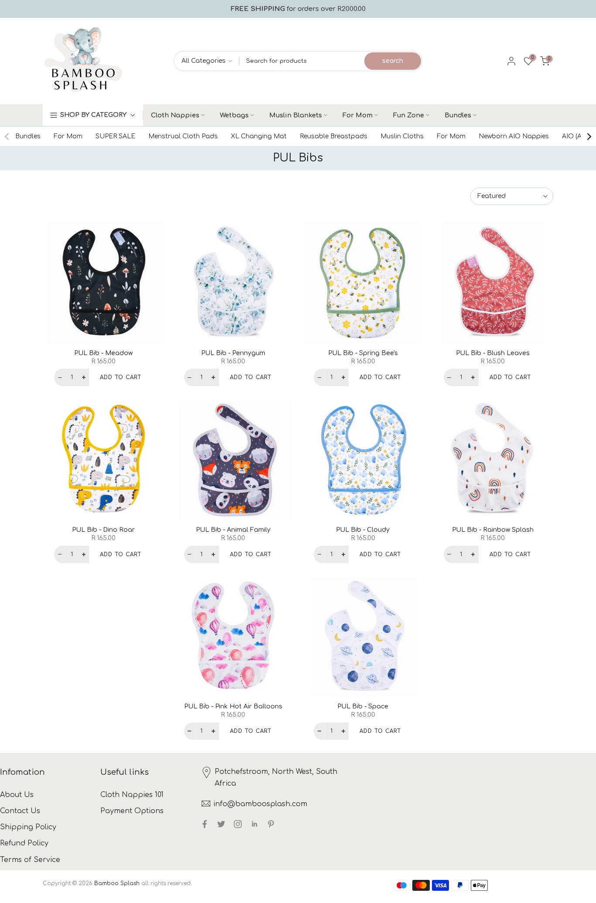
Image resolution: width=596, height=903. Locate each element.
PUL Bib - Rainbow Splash (493, 530)
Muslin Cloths (402, 136)
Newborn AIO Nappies (514, 136)
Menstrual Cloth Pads (183, 136)
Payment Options (132, 811)
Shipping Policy (28, 827)
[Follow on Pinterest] (271, 824)
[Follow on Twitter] (221, 824)
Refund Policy (24, 843)
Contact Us (20, 811)
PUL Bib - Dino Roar (103, 530)
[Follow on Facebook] (205, 824)
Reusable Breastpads (333, 136)
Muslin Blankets (295, 115)
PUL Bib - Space (362, 706)
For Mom (358, 115)
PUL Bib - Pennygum (233, 353)
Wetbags (234, 115)
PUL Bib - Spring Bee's (363, 353)
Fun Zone (408, 115)
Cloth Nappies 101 (132, 795)
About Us (17, 795)
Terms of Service (30, 860)
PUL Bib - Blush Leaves (493, 353)
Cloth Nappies (175, 115)
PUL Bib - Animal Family (233, 530)
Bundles (458, 115)
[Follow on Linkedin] (254, 824)
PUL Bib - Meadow (103, 353)
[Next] (588, 136)
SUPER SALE (115, 136)
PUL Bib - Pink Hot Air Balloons (233, 706)
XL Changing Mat (259, 136)
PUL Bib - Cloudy (363, 530)
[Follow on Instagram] (238, 824)
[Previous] (7, 136)
